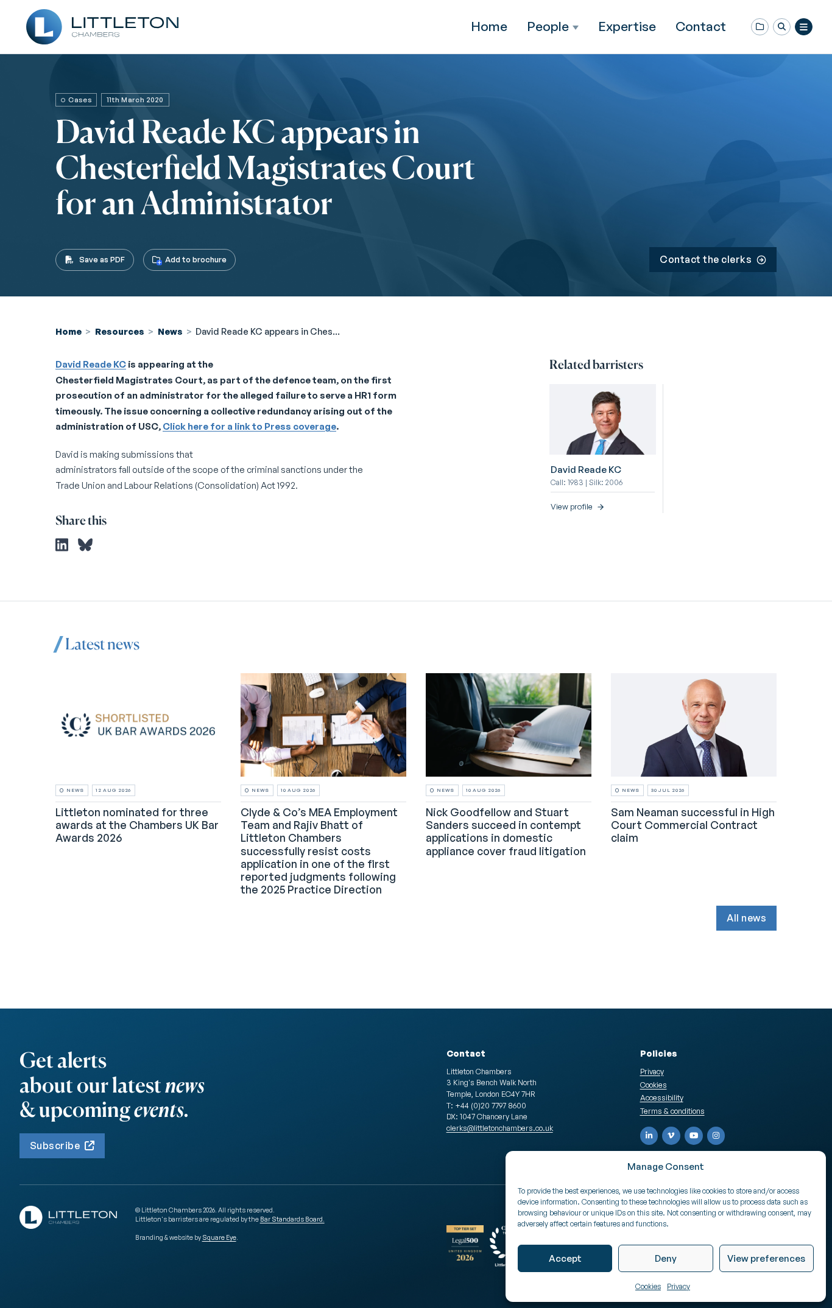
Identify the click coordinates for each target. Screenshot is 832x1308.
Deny (666, 1258)
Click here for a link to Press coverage (249, 426)
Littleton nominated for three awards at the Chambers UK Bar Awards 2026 (137, 824)
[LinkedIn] (649, 1136)
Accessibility (661, 1097)
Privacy (678, 1286)
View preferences (766, 1258)
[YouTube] (694, 1136)
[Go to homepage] (102, 27)
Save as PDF (102, 259)
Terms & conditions (672, 1111)
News (170, 331)
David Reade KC (90, 364)
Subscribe (55, 1145)
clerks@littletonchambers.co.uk (499, 1128)
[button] (782, 27)
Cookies (648, 1286)
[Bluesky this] (85, 544)
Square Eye (219, 1237)
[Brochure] (760, 27)
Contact (700, 26)
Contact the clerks (706, 259)
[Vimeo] (671, 1136)
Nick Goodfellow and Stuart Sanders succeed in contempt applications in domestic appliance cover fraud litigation (506, 831)
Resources (119, 331)
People (548, 26)
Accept (565, 1258)
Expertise (627, 26)
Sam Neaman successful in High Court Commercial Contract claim (693, 824)
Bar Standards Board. (292, 1219)
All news (746, 918)
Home (489, 26)
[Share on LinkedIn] (61, 544)
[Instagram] (716, 1136)
